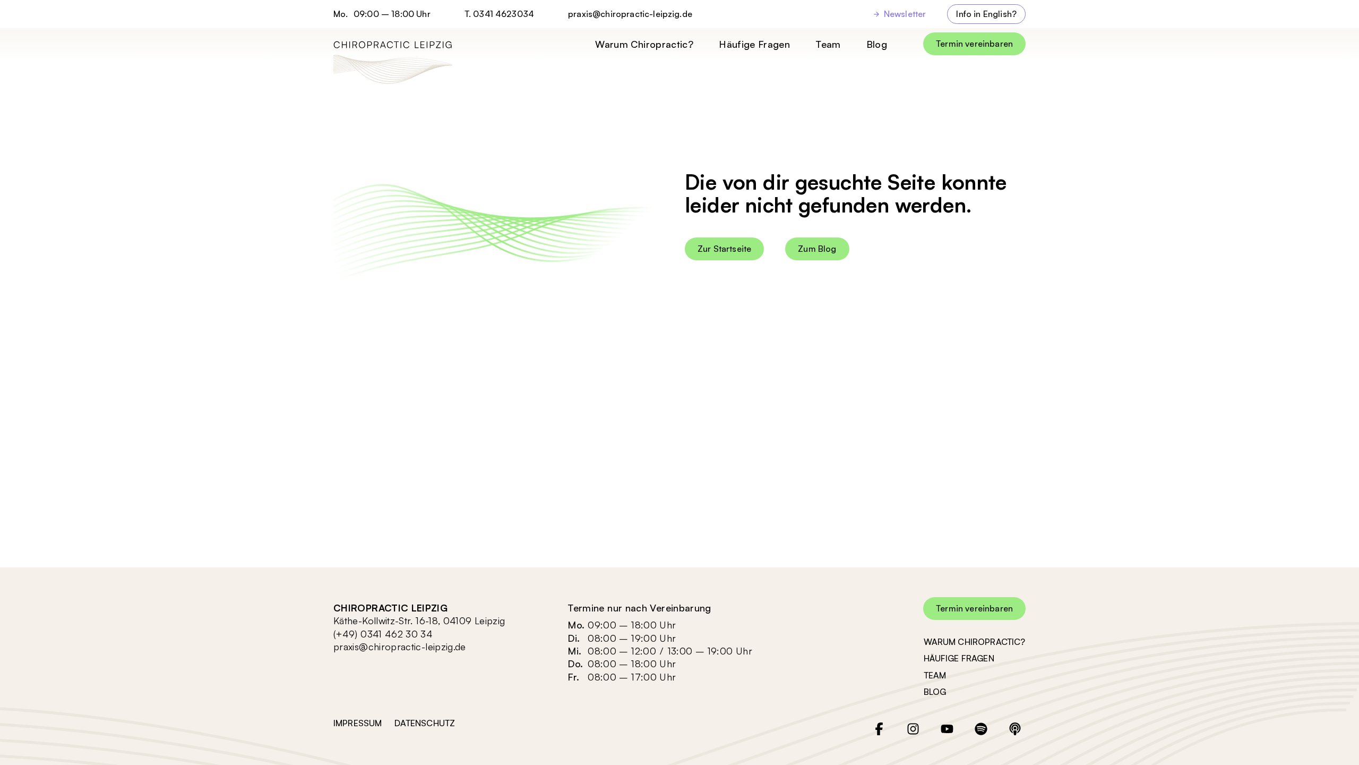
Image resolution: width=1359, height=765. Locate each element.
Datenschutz (424, 723)
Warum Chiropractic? (644, 44)
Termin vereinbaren (974, 43)
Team (827, 44)
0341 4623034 (503, 13)
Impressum (357, 723)
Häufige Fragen (754, 44)
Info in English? (986, 13)
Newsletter (905, 13)
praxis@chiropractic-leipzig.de (630, 14)
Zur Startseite (724, 248)
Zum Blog (817, 248)
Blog (876, 44)
